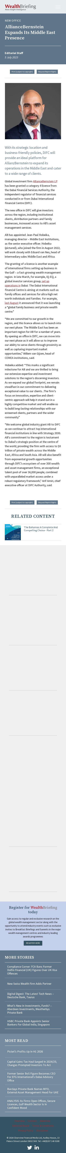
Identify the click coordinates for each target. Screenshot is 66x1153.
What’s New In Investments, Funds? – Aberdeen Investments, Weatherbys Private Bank (29, 1009)
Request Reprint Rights (47, 71)
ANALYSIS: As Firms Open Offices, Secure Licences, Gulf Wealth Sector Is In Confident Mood (31, 1104)
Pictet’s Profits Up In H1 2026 (25, 1051)
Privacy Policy (25, 1130)
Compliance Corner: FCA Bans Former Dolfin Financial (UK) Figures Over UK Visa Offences (32, 970)
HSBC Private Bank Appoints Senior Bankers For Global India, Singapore (28, 1022)
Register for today (33, 910)
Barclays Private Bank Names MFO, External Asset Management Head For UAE (32, 1090)
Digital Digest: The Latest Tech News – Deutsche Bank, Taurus (30, 995)
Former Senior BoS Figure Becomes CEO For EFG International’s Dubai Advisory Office (31, 1077)
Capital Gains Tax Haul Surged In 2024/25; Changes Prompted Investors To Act (32, 1063)
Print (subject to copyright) (22, 71)
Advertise (45, 1120)
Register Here (33, 943)
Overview (20, 1120)
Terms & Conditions (43, 1125)
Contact (32, 1120)
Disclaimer (42, 1130)
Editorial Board (20, 1125)
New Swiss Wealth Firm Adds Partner (29, 983)
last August (11, 303)
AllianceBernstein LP (45, 181)
